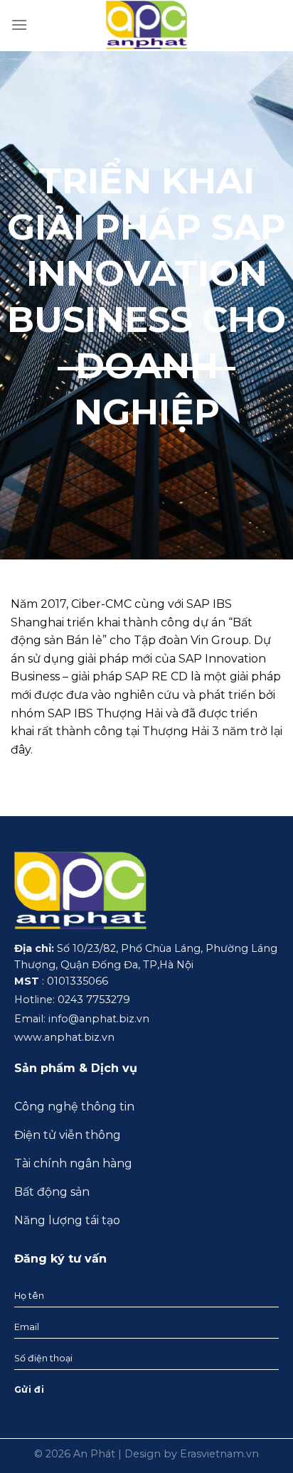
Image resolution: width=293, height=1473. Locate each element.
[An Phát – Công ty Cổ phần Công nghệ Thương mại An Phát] (147, 24)
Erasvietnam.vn (219, 1453)
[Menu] (19, 24)
